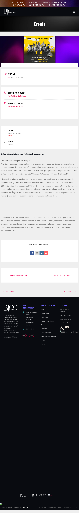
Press (43, 340)
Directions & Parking (64, 310)
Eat (61, 326)
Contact (44, 329)
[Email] (46, 253)
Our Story (45, 313)
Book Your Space (65, 315)
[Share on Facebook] (32, 253)
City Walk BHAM (19, 5)
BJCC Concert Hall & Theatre (54, 2)
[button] (74, 12)
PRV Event (10, 291)
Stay (67, 326)
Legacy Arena (34, 2)
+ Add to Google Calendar (18, 275)
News (43, 344)
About (43, 309)
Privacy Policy (73, 507)
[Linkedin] (42, 253)
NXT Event (68, 291)
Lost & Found (46, 332)
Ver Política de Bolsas (17, 96)
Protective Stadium (18, 2)
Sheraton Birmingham (56, 5)
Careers (45, 317)
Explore (43, 325)
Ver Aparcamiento (15, 106)
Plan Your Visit (65, 323)
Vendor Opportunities (48, 336)
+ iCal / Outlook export (62, 275)
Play (62, 329)
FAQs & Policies (65, 319)
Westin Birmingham (36, 5)
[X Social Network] (37, 253)
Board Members (48, 321)
